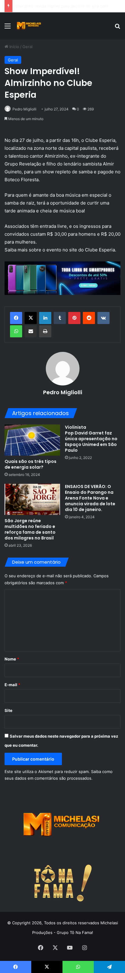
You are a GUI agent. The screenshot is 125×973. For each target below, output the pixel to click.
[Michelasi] (28, 26)
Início (13, 46)
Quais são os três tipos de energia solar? (30, 464)
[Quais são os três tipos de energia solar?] (32, 440)
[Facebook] (16, 318)
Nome (12, 659)
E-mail (12, 684)
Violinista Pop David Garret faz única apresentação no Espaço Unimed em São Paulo (91, 438)
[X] (31, 318)
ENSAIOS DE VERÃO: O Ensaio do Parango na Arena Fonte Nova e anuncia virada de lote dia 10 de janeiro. (90, 498)
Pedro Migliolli (24, 109)
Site (8, 710)
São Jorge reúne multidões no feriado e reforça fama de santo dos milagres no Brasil (30, 529)
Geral (27, 46)
